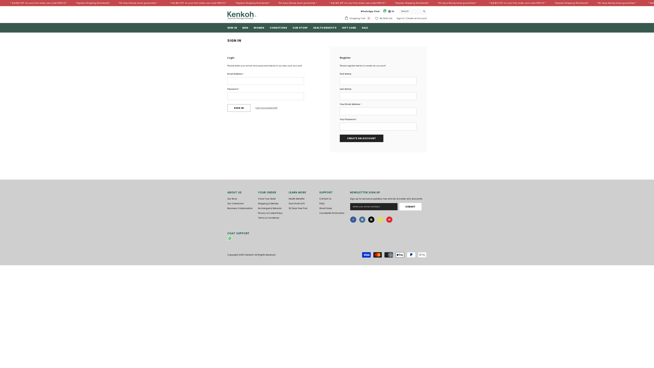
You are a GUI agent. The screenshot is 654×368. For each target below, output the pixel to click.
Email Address (235, 73)
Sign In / (401, 18)
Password (233, 89)
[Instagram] (362, 219)
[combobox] (410, 11)
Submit (410, 206)
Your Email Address (351, 104)
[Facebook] (353, 219)
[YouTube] (389, 219)
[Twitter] (397, 218)
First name (345, 73)
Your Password (348, 119)
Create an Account (416, 18)
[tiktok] (371, 219)
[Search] (413, 11)
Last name (345, 89)
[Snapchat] (380, 219)
